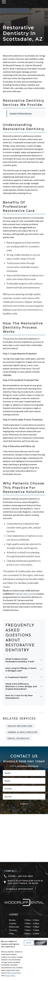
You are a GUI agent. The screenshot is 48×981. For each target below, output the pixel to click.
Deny (29, 943)
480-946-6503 (26, 593)
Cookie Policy (15, 973)
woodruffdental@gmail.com (27, 766)
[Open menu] (4, 1)
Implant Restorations (21, 113)
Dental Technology (18, 738)
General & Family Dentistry (22, 732)
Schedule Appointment (19, 889)
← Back (7, 22)
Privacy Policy (9, 975)
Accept (40, 943)
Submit (24, 804)
